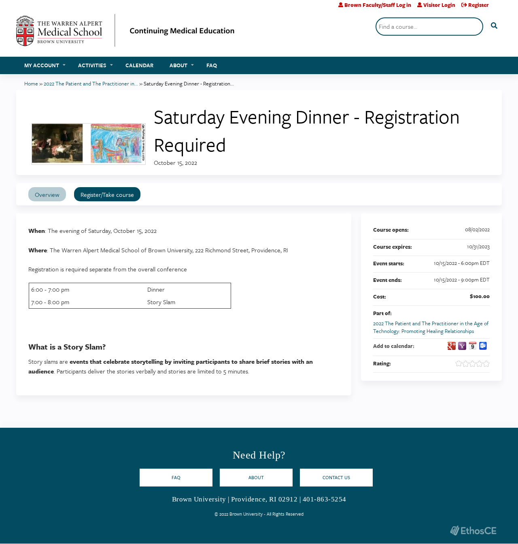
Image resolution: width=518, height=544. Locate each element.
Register (478, 5)
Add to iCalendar (473, 345)
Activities (92, 65)
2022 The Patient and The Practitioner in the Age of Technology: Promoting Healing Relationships (430, 327)
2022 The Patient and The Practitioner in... (91, 83)
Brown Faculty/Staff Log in (377, 5)
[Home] (125, 33)
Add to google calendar (452, 346)
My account (41, 65)
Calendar (139, 65)
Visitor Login (439, 5)
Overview (47, 194)
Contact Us (336, 477)
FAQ (211, 65)
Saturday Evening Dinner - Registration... (189, 83)
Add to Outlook (483, 346)
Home (31, 83)
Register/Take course (107, 194)
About (178, 65)
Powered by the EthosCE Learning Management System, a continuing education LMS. (473, 530)
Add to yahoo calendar (462, 346)
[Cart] (498, 8)
